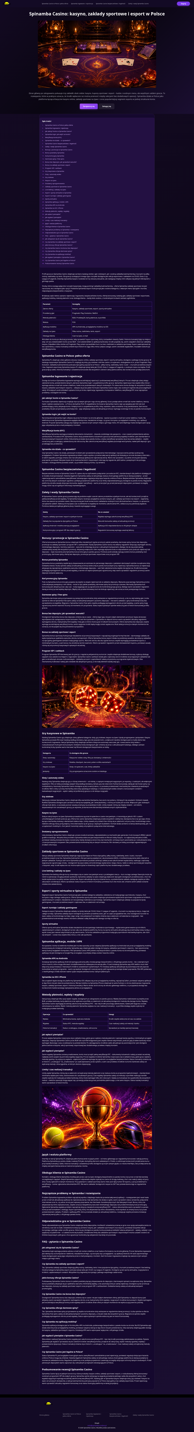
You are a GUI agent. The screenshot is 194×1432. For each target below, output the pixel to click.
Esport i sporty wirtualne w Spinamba (58, 193)
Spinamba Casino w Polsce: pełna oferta (55, 4)
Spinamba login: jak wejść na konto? (57, 134)
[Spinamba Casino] (6, 4)
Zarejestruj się (88, 106)
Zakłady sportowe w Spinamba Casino (58, 187)
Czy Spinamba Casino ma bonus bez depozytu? (61, 248)
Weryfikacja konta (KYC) (53, 137)
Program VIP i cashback (53, 168)
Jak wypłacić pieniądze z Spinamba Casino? (60, 257)
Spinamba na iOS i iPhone (54, 208)
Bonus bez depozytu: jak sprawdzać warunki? (61, 162)
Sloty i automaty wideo (53, 174)
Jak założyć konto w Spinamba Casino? (58, 131)
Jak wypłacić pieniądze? (53, 217)
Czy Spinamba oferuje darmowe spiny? (58, 251)
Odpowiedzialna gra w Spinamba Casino (59, 233)
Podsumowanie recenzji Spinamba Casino (59, 263)
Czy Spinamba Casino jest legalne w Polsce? (60, 260)
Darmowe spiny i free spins (54, 159)
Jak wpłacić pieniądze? (53, 214)
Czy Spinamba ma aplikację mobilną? (58, 254)
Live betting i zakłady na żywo (55, 190)
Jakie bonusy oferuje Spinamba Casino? (58, 245)
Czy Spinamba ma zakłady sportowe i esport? (61, 242)
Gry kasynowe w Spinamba (54, 171)
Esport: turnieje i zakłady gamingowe (58, 196)
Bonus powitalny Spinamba (54, 153)
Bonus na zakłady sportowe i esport (57, 165)
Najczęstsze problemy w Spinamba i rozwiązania (62, 230)
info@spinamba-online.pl (97, 1425)
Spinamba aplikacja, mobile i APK (56, 202)
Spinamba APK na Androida (54, 205)
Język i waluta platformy (53, 223)
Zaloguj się (106, 106)
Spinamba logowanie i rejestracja (82, 4)
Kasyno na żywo (50, 180)
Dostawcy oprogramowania (54, 183)
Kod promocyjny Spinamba (54, 156)
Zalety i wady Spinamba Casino (138, 4)
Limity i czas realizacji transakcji (56, 220)
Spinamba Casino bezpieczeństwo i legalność (110, 4)
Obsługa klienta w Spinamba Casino (57, 226)
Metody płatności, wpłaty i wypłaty (57, 211)
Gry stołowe (49, 177)
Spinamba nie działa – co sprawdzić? (57, 140)
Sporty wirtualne (51, 199)
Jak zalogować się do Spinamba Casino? (59, 239)
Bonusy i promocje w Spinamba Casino (58, 150)
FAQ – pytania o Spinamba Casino (57, 236)
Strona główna (44, 1415)
